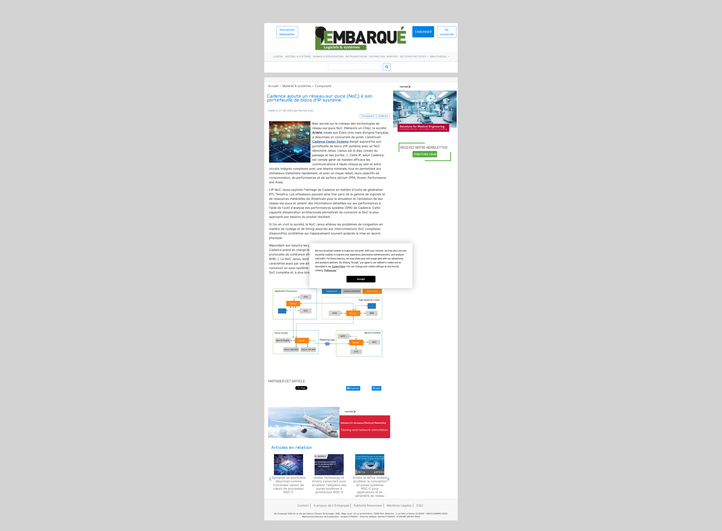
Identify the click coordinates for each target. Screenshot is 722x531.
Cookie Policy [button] (338, 266)
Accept (361, 279)
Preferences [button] (330, 270)
